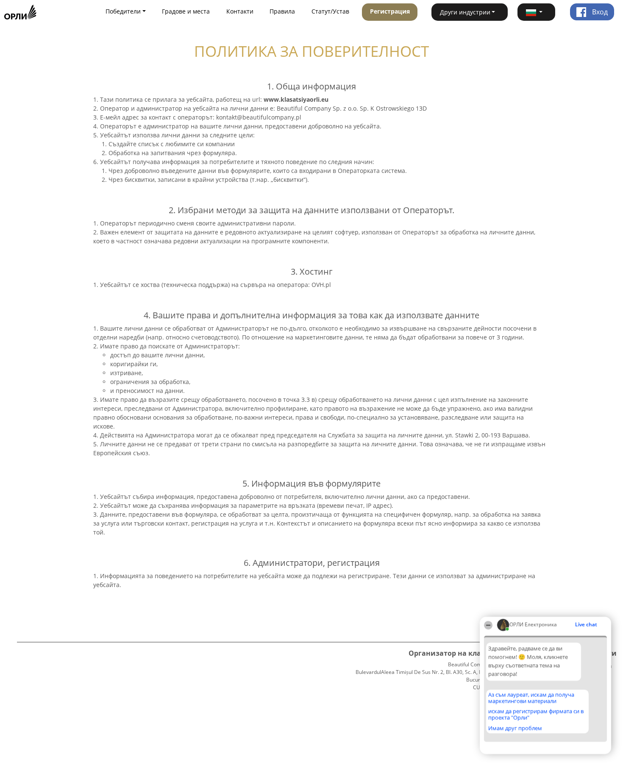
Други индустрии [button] (465, 12)
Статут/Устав (330, 11)
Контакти (239, 11)
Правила (282, 11)
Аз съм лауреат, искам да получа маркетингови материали (531, 698)
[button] (536, 12)
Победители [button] (123, 11)
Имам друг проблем (515, 728)
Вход (599, 12)
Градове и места (186, 11)
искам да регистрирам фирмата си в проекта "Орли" (536, 714)
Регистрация (390, 11)
